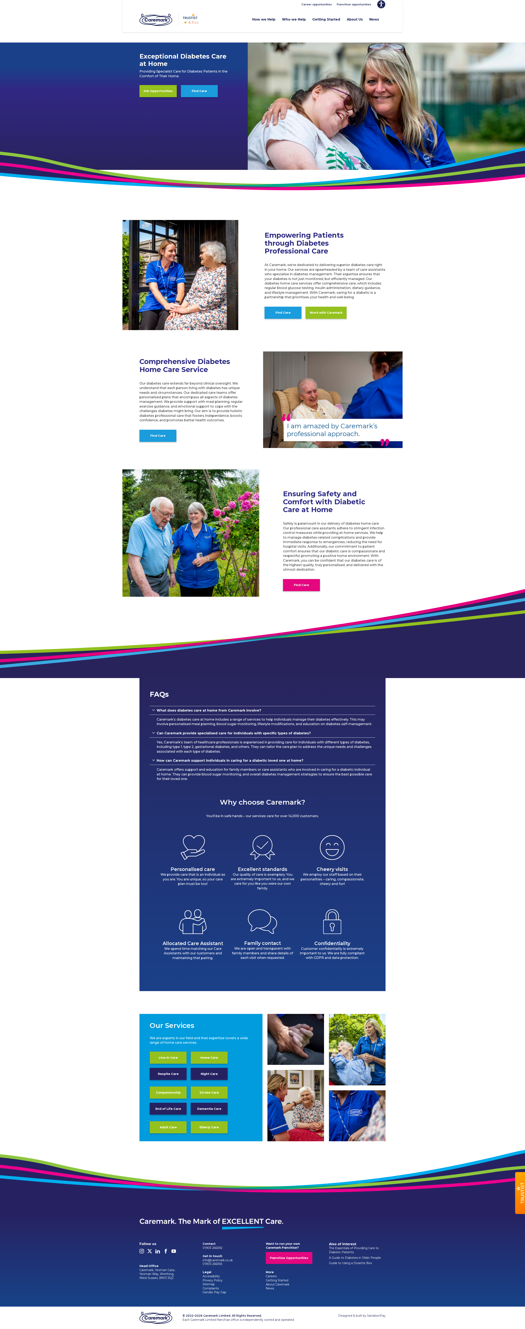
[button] (520, 1193)
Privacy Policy (213, 1280)
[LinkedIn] (157, 1252)
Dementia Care (209, 1108)
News (374, 19)
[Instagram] (141, 1252)
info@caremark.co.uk (218, 1260)
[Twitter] (149, 1252)
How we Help (263, 19)
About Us (355, 19)
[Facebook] (165, 1252)
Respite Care (168, 1074)
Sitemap (209, 1284)
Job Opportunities (158, 91)
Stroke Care (209, 1092)
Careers (271, 1276)
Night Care (209, 1074)
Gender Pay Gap (214, 1292)
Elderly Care (209, 1127)
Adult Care (168, 1127)
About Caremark (277, 1284)
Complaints (211, 1288)
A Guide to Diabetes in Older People (355, 1258)
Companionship (168, 1092)
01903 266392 (212, 1248)
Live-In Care (168, 1057)
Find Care (199, 91)
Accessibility (211, 1276)
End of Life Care (168, 1108)
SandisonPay (376, 1315)
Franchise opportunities (354, 4)
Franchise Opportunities (289, 1258)
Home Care (209, 1057)
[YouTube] (173, 1252)
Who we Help (294, 19)
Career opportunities (316, 4)
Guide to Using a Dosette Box (350, 1263)
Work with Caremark (326, 312)
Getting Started (326, 19)
